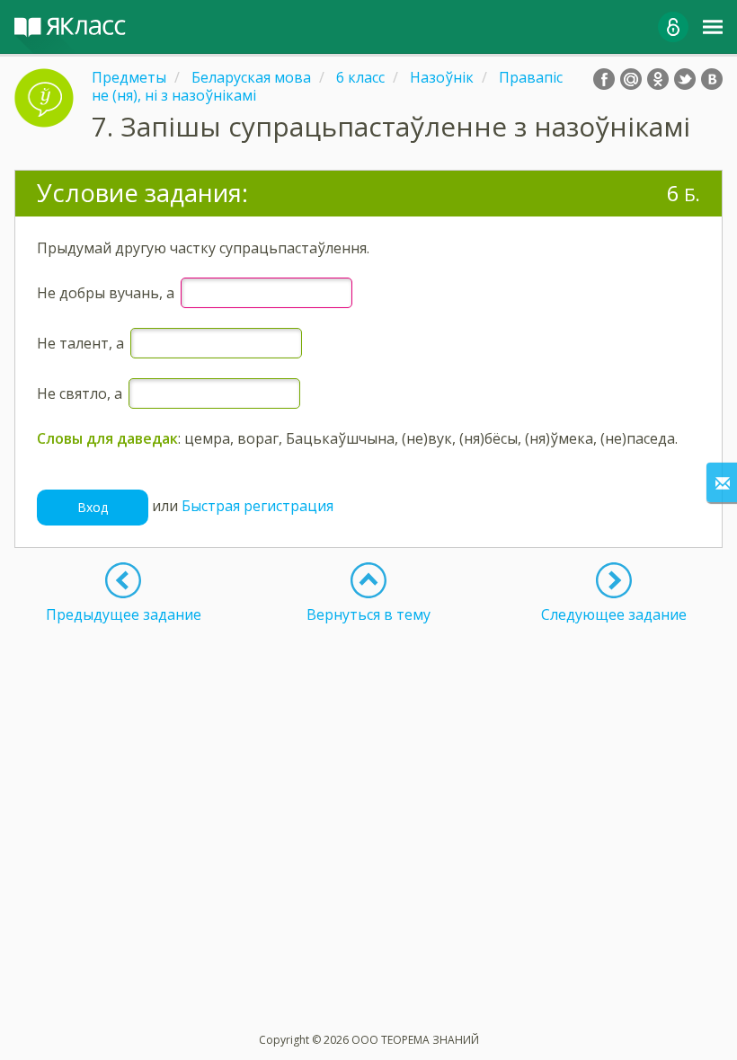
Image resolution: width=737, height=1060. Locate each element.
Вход (92, 507)
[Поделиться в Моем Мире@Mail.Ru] (631, 79)
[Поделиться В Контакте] (712, 79)
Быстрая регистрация (257, 506)
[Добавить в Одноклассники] (658, 79)
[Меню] (712, 27)
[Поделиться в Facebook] (604, 79)
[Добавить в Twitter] (685, 79)
